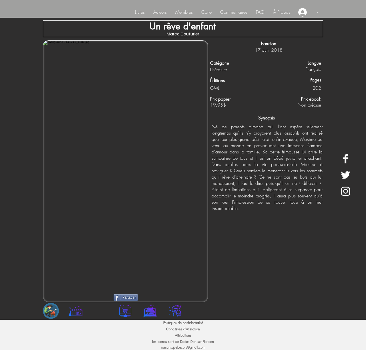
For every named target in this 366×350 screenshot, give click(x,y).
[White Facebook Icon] (345, 159)
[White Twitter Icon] (345, 175)
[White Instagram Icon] (345, 191)
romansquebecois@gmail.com (183, 347)
